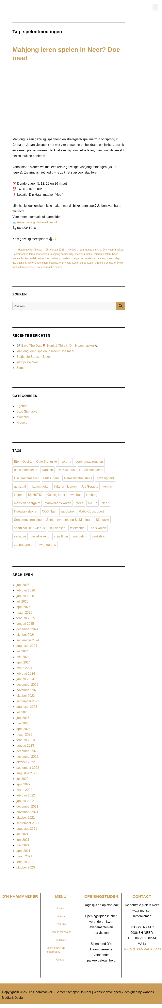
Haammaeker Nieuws (30, 249)
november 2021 (27, 812)
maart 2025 (24, 612)
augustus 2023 (26, 706)
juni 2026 (22, 585)
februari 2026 (25, 590)
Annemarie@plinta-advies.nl (37, 222)
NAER (92, 503)
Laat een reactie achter (49, 267)
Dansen (47, 470)
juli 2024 (22, 651)
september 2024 (27, 640)
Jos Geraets (89, 486)
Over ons (61, 924)
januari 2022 (25, 801)
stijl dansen (57, 528)
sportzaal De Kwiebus (29, 528)
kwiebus (75, 494)
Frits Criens (51, 478)
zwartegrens (47, 544)
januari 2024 (25, 679)
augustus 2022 (26, 773)
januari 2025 (25, 623)
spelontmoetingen (37, 262)
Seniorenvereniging (28, 519)
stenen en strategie (82, 262)
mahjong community (61, 253)
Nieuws (72, 249)
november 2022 (27, 756)
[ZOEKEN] (120, 306)
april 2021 (23, 850)
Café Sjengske (26, 411)
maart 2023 (24, 734)
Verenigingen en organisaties (55, 949)
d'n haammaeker (25, 470)
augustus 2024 (26, 645)
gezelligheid (105, 478)
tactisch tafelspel (22, 267)
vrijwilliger (61, 536)
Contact (60, 959)
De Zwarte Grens (91, 470)
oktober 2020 (25, 867)
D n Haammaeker (113, 249)
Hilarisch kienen (65, 486)
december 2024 (27, 629)
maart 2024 (24, 668)
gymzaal (20, 486)
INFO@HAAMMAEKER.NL (142, 949)
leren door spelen (39, 253)
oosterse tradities (95, 258)
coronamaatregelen (89, 461)
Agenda (21, 406)
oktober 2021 (25, 817)
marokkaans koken (58, 503)
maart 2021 (24, 856)
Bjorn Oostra (23, 461)
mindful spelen (102, 253)
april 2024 (23, 662)
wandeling (80, 536)
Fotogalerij (61, 939)
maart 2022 (24, 790)
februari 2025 (25, 618)
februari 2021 (25, 862)
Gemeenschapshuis (78, 478)
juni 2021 (22, 839)
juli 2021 (22, 834)
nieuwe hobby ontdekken (26, 258)
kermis (107, 486)
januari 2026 (25, 596)
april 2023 (23, 729)
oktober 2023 (25, 695)
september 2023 (27, 701)
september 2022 (27, 767)
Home (60, 908)
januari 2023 (25, 745)
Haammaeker (20, 253)
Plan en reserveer (61, 931)
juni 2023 (22, 717)
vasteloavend (40, 536)
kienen (19, 494)
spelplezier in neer (59, 262)
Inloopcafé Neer (27, 362)
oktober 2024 (25, 634)
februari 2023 (25, 740)
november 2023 (27, 690)
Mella (79, 503)
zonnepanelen (24, 544)
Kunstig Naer (56, 494)
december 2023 (27, 684)
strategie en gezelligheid (109, 262)
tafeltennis (77, 528)
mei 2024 (22, 657)
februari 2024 (25, 673)
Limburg (91, 494)
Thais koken (97, 528)
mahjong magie (83, 253)
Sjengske (102, 519)
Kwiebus (22, 417)
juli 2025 (22, 601)
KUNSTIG (35, 494)
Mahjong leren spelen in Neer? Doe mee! (45, 351)
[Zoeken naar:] (64, 306)
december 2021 (27, 806)
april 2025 (23, 607)
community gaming (90, 249)
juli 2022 (22, 778)
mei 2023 (22, 723)
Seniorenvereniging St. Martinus (68, 519)
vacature (20, 536)
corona (66, 461)
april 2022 (23, 784)
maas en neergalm (27, 503)
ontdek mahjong (51, 258)
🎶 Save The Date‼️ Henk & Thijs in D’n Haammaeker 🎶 (57, 345)
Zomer (20, 367)
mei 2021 (22, 845)
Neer (115, 253)
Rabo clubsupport (91, 511)
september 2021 (27, 823)
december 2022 (27, 751)
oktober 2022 (25, 762)
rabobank (67, 511)
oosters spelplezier (73, 258)
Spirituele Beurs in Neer (33, 356)
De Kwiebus (66, 470)
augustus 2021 (26, 828)
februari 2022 (25, 795)
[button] (155, 7)
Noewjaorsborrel (25, 511)
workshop (98, 536)
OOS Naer (49, 511)
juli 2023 (22, 712)
